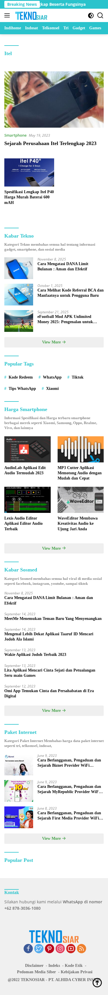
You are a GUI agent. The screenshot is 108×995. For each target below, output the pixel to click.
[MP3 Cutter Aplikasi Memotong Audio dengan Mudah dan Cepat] (81, 449)
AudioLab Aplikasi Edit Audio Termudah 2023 (25, 470)
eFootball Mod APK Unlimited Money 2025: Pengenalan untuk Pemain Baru (65, 319)
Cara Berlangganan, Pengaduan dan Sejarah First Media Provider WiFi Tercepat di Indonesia (69, 816)
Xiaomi (52, 388)
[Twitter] (38, 949)
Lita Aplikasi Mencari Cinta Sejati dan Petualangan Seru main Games (49, 673)
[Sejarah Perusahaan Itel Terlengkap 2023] (54, 99)
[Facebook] (28, 949)
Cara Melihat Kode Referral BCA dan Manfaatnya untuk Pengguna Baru (70, 293)
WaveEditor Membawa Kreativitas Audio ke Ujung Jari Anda (78, 523)
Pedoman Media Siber (36, 972)
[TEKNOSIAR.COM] (31, 15)
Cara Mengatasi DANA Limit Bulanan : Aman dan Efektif (62, 266)
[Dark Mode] (91, 15)
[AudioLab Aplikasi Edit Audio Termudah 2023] (27, 449)
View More (52, 342)
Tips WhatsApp (22, 388)
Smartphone (15, 135)
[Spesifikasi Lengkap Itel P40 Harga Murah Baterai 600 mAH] (29, 172)
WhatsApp (52, 377)
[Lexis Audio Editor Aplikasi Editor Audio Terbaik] (27, 500)
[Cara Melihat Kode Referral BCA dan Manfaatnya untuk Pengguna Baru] (18, 294)
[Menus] (8, 15)
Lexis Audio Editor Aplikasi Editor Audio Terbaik (23, 523)
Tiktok (78, 377)
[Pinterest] (49, 949)
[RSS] (81, 949)
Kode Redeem (21, 377)
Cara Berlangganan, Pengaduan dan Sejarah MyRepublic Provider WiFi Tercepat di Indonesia (69, 789)
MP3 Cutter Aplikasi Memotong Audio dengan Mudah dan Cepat (80, 473)
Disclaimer (34, 965)
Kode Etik (74, 965)
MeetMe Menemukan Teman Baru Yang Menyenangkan (53, 618)
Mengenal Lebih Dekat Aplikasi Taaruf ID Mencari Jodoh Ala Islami (48, 636)
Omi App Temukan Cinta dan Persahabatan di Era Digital (49, 693)
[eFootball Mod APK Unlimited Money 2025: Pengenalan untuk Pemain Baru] (18, 321)
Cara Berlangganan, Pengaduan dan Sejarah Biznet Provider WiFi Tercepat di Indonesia (69, 763)
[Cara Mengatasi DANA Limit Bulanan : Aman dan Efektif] (18, 268)
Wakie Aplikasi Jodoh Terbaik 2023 (35, 654)
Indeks (54, 965)
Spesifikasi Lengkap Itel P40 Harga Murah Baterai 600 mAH (29, 197)
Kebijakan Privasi (76, 972)
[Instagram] (60, 949)
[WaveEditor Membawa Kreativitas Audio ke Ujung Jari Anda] (81, 500)
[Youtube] (70, 949)
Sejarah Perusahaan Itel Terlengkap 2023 (50, 143)
